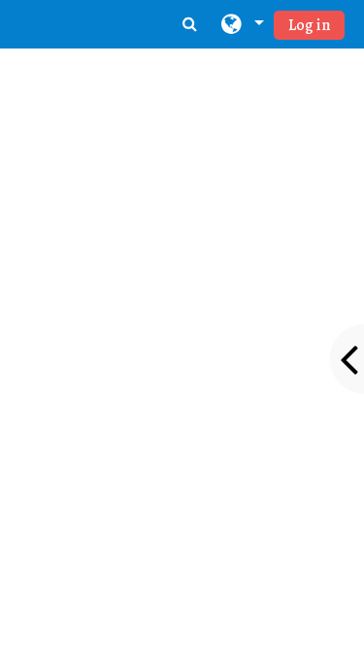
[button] (242, 25)
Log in (309, 25)
